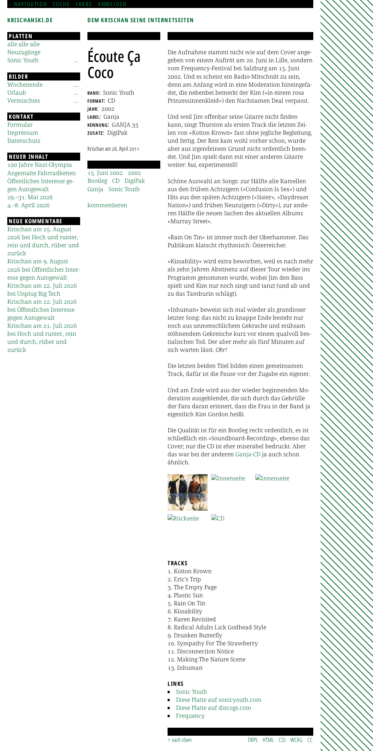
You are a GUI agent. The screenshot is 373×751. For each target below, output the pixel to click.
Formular (20, 125)
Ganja (95, 189)
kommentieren (107, 205)
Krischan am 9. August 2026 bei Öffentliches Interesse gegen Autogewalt (43, 269)
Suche (61, 4)
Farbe (84, 4)
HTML (268, 740)
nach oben (182, 740)
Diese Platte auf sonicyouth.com (219, 700)
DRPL (253, 740)
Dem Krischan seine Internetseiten (140, 20)
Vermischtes (23, 101)
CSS (282, 740)
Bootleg (97, 181)
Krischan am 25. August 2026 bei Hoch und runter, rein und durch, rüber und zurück (43, 241)
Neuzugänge (23, 52)
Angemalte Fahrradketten (41, 173)
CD (115, 181)
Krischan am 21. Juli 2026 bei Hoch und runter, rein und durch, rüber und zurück (42, 338)
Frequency (190, 716)
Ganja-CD (247, 454)
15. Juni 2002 (105, 173)
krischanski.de (30, 20)
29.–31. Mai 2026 (30, 197)
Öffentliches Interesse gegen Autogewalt (40, 185)
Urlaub (16, 93)
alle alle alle (23, 44)
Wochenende (25, 84)
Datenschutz (23, 141)
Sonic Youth (191, 692)
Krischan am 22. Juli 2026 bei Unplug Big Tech (42, 290)
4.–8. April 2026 (28, 205)
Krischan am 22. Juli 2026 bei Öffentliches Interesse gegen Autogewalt (42, 310)
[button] (188, 492)
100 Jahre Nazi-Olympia (39, 165)
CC (310, 740)
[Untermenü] (76, 60)
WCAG (296, 740)
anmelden (112, 4)
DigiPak (135, 181)
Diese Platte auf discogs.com (213, 708)
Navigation (30, 4)
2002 (134, 173)
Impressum (22, 133)
